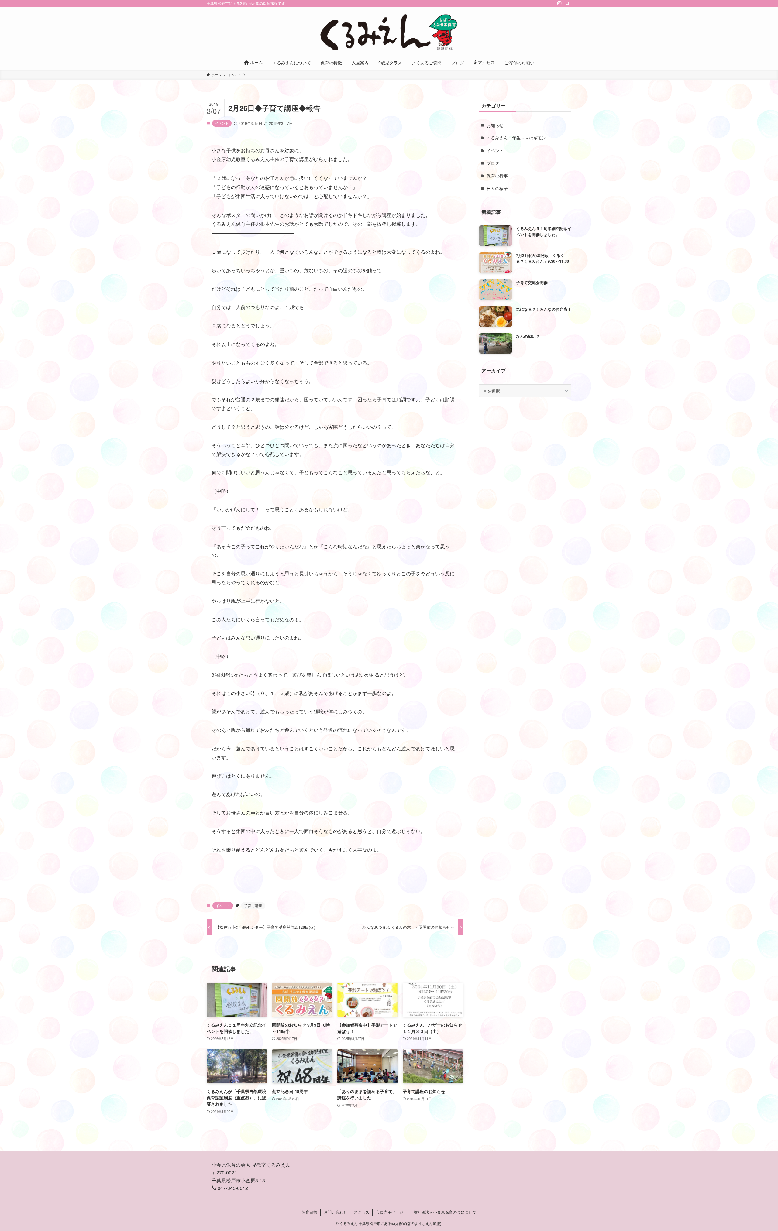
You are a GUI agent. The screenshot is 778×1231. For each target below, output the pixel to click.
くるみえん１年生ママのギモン (516, 138)
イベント (222, 123)
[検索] (567, 3)
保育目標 (309, 1212)
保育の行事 (497, 176)
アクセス (361, 1212)
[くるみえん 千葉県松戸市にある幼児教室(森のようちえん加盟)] (389, 32)
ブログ (493, 163)
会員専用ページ (389, 1212)
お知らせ (495, 125)
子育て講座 (253, 905)
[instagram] (559, 3)
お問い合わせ (335, 1212)
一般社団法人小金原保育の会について (443, 1212)
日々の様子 (497, 188)
